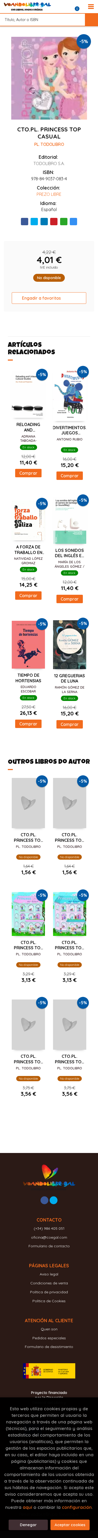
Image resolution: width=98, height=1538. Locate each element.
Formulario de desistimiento (49, 1346)
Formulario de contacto (49, 1246)
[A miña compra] (80, 6)
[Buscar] (91, 19)
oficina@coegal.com (49, 1237)
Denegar (28, 1524)
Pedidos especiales (49, 1338)
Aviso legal (49, 1274)
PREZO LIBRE (49, 194)
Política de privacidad (49, 1292)
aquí (27, 1507)
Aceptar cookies (70, 1524)
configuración (77, 1507)
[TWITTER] (53, 1200)
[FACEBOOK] (44, 1200)
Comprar (28, 473)
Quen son (49, 1329)
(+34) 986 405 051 (49, 1228)
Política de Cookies (49, 1301)
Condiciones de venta (49, 1283)
